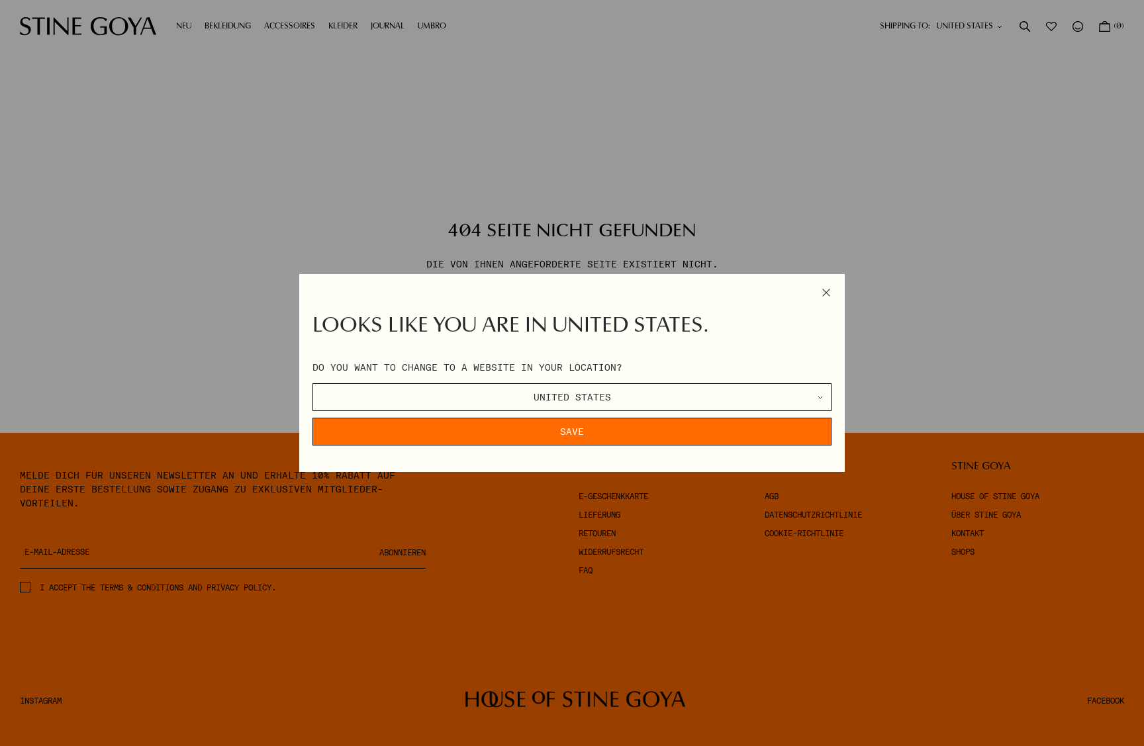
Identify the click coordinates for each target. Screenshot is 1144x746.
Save (572, 431)
